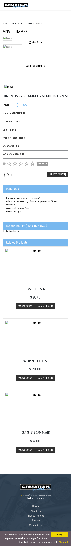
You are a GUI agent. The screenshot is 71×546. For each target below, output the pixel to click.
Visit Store (36, 42)
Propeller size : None (14, 137)
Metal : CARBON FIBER (14, 113)
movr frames (15, 31)
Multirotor (26, 23)
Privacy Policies (36, 515)
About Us (35, 510)
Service (35, 520)
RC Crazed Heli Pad (35, 361)
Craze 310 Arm (35, 289)
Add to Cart (26, 306)
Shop (13, 23)
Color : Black (9, 129)
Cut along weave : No (13, 154)
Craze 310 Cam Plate (35, 432)
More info (64, 541)
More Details (46, 306)
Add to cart (56, 174)
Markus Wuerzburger (35, 66)
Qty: (7, 174)
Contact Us (35, 525)
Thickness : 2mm (11, 121)
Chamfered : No (11, 146)
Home (5, 23)
